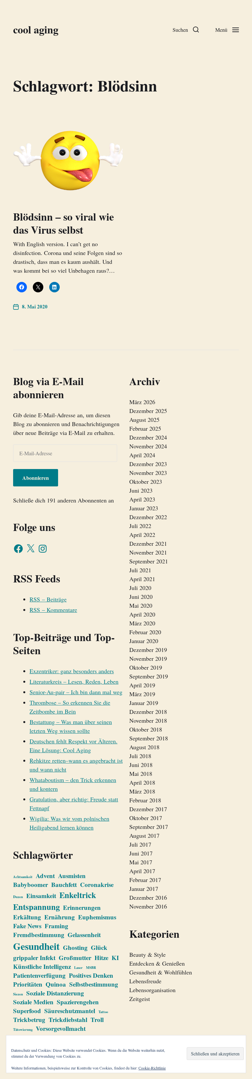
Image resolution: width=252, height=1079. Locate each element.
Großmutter (75, 957)
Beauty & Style (147, 954)
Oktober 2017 (145, 818)
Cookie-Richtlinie (152, 1067)
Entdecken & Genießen (157, 963)
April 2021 (142, 579)
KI (115, 957)
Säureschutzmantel (69, 1010)
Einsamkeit (41, 895)
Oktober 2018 (145, 729)
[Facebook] (18, 548)
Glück (99, 947)
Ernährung (59, 916)
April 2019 (142, 685)
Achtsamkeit (22, 876)
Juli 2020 (140, 588)
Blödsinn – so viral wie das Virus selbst (63, 223)
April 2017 (142, 871)
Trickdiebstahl (68, 1019)
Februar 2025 (145, 428)
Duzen (18, 896)
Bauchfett (64, 884)
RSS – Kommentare (53, 610)
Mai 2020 (140, 605)
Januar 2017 (143, 889)
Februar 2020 (145, 632)
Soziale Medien (33, 1001)
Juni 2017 (141, 853)
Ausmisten (72, 875)
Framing (56, 925)
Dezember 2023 (148, 464)
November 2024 (148, 446)
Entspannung (36, 906)
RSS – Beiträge (48, 599)
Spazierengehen (78, 1001)
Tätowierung (22, 1029)
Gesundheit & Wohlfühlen (160, 972)
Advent (45, 875)
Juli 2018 (140, 756)
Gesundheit (36, 946)
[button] (185, 29)
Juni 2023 (141, 490)
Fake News (27, 925)
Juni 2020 (141, 596)
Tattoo (103, 1011)
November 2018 (148, 720)
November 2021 (148, 552)
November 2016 (148, 906)
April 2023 (142, 499)
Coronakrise (97, 884)
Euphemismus (97, 916)
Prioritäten (27, 984)
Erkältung (27, 916)
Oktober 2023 (145, 481)
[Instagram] (42, 548)
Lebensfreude (145, 981)
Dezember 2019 (148, 650)
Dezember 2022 (148, 517)
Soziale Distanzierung (55, 993)
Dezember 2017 (148, 809)
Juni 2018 (141, 765)
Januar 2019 (143, 703)
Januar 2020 (143, 641)
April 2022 (142, 535)
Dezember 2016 (148, 897)
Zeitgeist (139, 999)
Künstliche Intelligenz (42, 966)
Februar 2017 (145, 880)
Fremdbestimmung (38, 934)
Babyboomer (30, 884)
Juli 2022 (140, 526)
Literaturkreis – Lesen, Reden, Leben (74, 681)
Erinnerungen (82, 907)
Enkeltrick (77, 895)
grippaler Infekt (34, 957)
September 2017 (148, 827)
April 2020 (142, 614)
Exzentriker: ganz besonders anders (72, 671)
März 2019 (142, 694)
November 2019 (148, 658)
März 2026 (142, 402)
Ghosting (75, 947)
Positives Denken (91, 975)
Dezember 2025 (148, 411)
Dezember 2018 (148, 712)
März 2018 (142, 791)
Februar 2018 (145, 800)
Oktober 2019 (145, 667)
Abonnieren (35, 477)
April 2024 (142, 455)
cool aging (35, 29)
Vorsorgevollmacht (61, 1028)
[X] (30, 548)
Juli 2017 (140, 844)
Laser (78, 967)
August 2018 (144, 747)
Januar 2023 (143, 508)
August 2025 (144, 419)
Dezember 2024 (148, 437)
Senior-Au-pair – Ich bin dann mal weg (76, 692)
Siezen (18, 994)
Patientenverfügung (39, 975)
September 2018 (148, 738)
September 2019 (148, 676)
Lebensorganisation (152, 990)
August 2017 (144, 835)
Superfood (27, 1010)
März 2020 (142, 623)
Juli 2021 (140, 570)
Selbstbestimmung (93, 984)
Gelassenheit (84, 934)
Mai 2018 (140, 773)
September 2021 (148, 561)
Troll (97, 1019)
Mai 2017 (140, 862)
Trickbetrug (29, 1019)
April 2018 (142, 782)
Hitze (101, 957)
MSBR (91, 967)
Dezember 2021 (148, 543)
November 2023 (148, 473)
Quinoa (56, 984)
